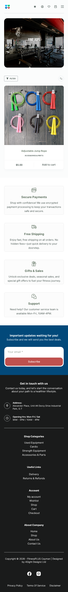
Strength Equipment (34, 450)
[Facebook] (29, 574)
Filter (13, 78)
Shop (34, 504)
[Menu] (62, 6)
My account (34, 496)
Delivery (34, 474)
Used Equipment (34, 442)
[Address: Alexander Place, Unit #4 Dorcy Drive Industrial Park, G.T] (7, 406)
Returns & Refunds (34, 478)
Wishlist (34, 500)
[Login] (42, 6)
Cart (33, 508)
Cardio (34, 446)
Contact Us (34, 543)
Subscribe (34, 361)
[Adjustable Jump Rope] (34, 115)
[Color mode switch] (35, 6)
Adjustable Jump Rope (34, 150)
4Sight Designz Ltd (35, 561)
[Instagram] (38, 574)
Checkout (34, 513)
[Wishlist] (49, 6)
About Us (34, 539)
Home (34, 531)
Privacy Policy (15, 585)
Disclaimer (55, 585)
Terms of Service (36, 585)
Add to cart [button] (49, 164)
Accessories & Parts (34, 156)
